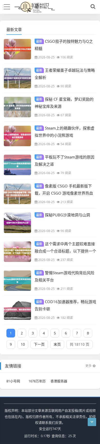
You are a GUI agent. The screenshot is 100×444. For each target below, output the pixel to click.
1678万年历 (37, 381)
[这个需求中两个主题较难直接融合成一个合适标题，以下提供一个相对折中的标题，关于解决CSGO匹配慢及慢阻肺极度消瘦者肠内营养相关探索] (17, 251)
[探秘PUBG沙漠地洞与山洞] (17, 223)
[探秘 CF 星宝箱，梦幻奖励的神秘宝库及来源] (17, 107)
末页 (57, 344)
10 (23, 344)
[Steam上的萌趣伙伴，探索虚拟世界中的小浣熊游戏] (17, 136)
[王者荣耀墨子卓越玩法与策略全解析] (17, 78)
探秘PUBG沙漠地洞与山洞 (63, 214)
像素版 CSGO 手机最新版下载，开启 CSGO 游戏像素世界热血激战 (64, 192)
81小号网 (13, 381)
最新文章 (14, 29)
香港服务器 (59, 381)
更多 (88, 366)
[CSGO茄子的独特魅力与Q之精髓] (17, 49)
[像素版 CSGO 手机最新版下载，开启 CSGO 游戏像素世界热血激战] (17, 194)
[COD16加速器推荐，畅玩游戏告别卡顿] (17, 309)
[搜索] (92, 6)
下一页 (39, 344)
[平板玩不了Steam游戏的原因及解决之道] (17, 165)
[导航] (7, 6)
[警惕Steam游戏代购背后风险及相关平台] (17, 280)
